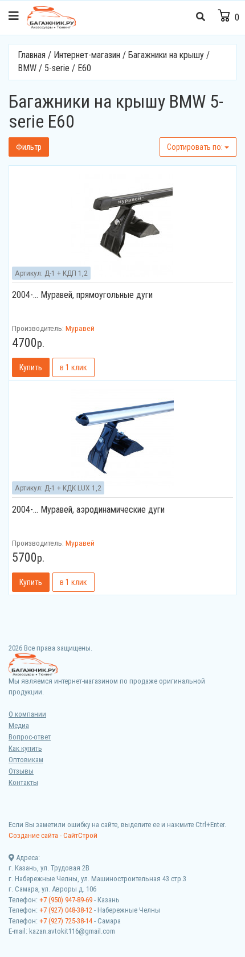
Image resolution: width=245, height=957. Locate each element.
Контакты (23, 782)
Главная (32, 55)
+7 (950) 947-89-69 (65, 899)
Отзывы (21, 771)
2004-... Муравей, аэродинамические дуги (88, 509)
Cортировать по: (195, 147)
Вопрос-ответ (30, 737)
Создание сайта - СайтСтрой (53, 835)
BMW (27, 68)
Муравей (80, 328)
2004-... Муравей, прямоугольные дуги (82, 294)
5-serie (57, 68)
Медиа (19, 725)
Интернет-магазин (87, 55)
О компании (27, 714)
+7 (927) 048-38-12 (65, 910)
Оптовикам (26, 759)
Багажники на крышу (166, 55)
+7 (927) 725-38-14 (65, 921)
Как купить (25, 748)
